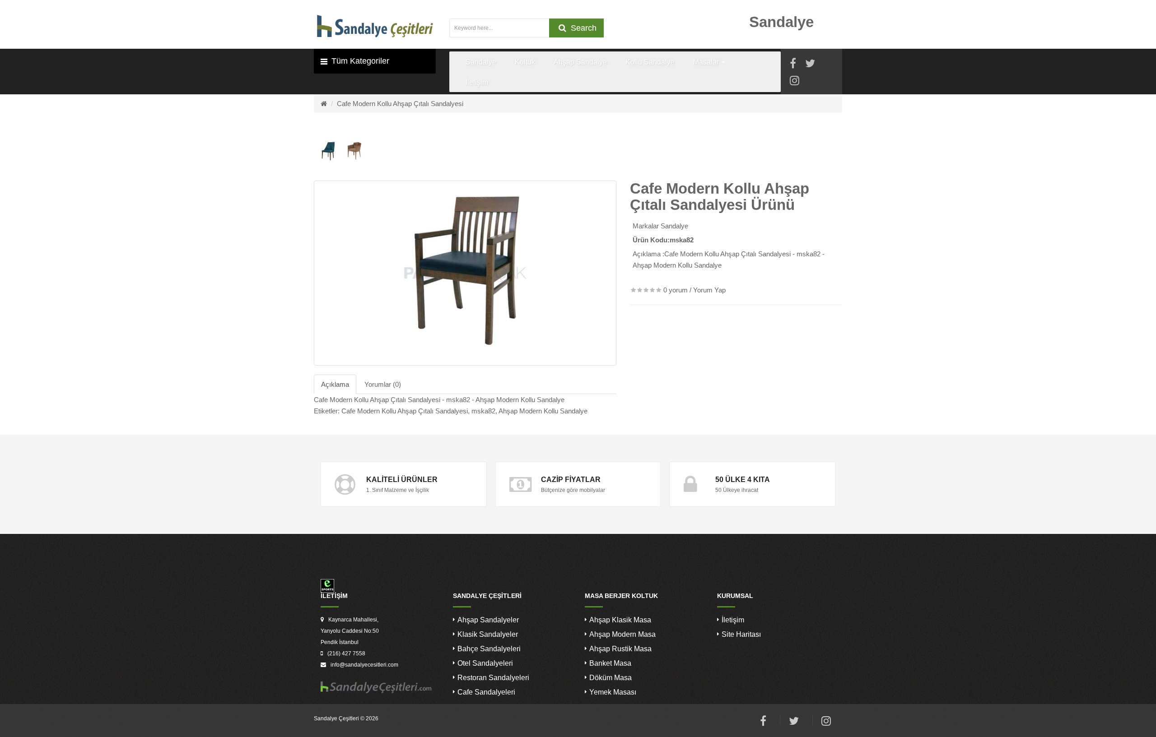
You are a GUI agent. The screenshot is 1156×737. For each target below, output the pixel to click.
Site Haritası (741, 634)
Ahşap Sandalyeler (488, 620)
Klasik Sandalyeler (487, 634)
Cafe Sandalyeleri (486, 692)
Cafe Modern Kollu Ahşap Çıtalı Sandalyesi (400, 103)
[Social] (795, 82)
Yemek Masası (612, 692)
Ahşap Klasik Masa (620, 620)
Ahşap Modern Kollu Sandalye (543, 411)
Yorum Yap (709, 290)
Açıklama (335, 384)
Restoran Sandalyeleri (493, 677)
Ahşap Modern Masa (622, 634)
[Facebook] (793, 65)
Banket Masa (610, 663)
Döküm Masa (610, 677)
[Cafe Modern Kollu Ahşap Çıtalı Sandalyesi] (465, 273)
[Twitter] (810, 65)
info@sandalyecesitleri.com (364, 665)
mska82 (483, 411)
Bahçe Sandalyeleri (489, 649)
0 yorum (675, 290)
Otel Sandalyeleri (485, 663)
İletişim (733, 620)
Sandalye (674, 226)
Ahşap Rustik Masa (620, 649)
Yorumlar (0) (382, 384)
